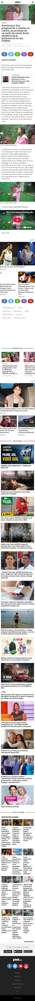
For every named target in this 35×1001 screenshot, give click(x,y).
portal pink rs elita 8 (19, 318)
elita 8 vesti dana (8, 314)
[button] (2, 360)
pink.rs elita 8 (7, 318)
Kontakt (17, 973)
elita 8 (27, 311)
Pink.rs (20, 307)
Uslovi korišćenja (17, 984)
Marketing (17, 976)
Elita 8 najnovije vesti (9, 307)
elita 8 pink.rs (18, 311)
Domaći (4, 23)
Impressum (17, 980)
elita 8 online (6, 311)
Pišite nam (17, 988)
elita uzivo (19, 314)
